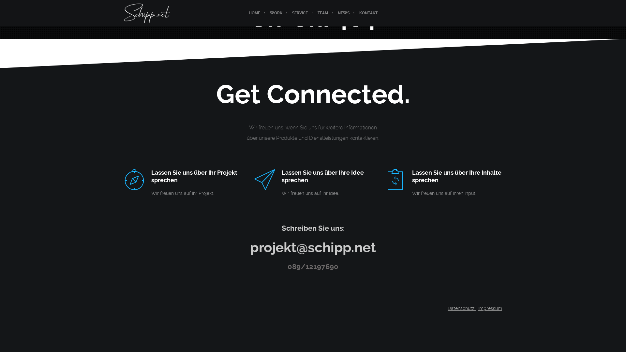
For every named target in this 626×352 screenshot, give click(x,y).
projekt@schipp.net (313, 247)
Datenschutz (462, 308)
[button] (14, 337)
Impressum (490, 308)
